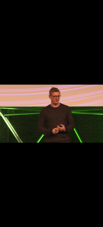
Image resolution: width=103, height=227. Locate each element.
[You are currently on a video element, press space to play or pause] (51, 113)
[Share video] (97, 5)
